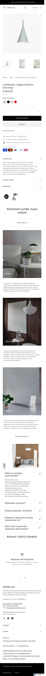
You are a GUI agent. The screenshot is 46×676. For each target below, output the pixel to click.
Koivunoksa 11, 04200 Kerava (13, 603)
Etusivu (5, 76)
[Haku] (25, 8)
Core (11, 76)
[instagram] (12, 618)
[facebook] (8, 618)
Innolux (12, 666)
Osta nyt (22, 122)
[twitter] (4, 618)
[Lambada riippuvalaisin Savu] (11, 100)
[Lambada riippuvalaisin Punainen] (15, 100)
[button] (4, 8)
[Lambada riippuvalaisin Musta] (8, 100)
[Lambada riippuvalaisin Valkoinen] (19, 100)
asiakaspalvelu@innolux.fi (16, 608)
